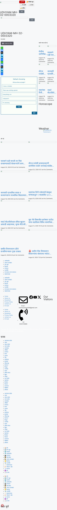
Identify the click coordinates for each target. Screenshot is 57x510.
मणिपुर (6, 376)
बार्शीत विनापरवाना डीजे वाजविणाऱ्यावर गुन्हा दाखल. (11, 250)
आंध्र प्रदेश (7, 344)
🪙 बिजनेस (7, 461)
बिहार (6, 374)
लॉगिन (22, 8)
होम (22, 2)
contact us (8, 304)
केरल (6, 353)
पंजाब (6, 371)
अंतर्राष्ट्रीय (7, 260)
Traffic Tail (31, 329)
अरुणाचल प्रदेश (8, 340)
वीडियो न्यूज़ (30, 2)
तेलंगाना (6, 365)
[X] (19, 52)
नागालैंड (6, 369)
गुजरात (6, 355)
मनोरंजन (6, 268)
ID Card (7, 305)
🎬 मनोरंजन (7, 455)
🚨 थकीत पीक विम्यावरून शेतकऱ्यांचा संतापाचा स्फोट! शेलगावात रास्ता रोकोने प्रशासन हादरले (40, 252)
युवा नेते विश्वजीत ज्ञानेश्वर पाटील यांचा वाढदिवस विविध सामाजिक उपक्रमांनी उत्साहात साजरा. (40, 221)
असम (6, 342)
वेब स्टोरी (23, 5)
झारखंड (6, 361)
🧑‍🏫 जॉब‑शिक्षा (8, 457)
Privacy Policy (9, 302)
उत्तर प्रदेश (7, 346)
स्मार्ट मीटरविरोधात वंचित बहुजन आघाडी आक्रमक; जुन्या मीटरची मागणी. (52, 91)
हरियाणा (6, 389)
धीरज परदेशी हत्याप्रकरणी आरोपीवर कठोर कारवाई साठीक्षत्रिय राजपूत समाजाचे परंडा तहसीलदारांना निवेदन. (43, 72)
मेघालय (6, 384)
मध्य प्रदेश (7, 378)
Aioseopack (20, 331)
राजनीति (6, 270)
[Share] (19, 60)
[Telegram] (19, 55)
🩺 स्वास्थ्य (7, 468)
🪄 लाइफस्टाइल (8, 465)
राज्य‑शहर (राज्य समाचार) (10, 272)
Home (6, 296)
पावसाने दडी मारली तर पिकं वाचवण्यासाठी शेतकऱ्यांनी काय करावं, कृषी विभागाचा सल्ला (52, 53)
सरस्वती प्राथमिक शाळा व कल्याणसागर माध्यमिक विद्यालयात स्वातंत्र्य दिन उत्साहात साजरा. (52, 72)
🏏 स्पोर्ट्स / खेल (8, 467)
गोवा (5, 357)
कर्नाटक (6, 352)
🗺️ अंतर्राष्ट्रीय (8, 453)
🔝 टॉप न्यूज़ (7, 449)
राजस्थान (7, 386)
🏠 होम (6, 448)
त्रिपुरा (6, 367)
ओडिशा (6, 350)
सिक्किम (6, 387)
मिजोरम (6, 382)
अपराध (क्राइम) (8, 262)
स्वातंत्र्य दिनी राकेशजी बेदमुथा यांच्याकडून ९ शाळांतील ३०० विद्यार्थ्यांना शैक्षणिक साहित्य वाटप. (43, 91)
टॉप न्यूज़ (6, 264)
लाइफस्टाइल (7, 274)
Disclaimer (8, 300)
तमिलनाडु (7, 363)
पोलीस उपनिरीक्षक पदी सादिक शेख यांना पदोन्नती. (43, 52)
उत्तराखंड (7, 348)
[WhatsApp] (19, 48)
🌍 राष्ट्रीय (7, 451)
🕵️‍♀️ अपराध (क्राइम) (9, 459)
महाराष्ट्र (6, 380)
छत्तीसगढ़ (7, 359)
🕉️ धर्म (6, 470)
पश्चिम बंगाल (7, 372)
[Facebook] (19, 50)
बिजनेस (6, 266)
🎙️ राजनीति (7, 463)
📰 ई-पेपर (7, 472)
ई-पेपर (31, 5)
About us (7, 298)
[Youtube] (35, 297)
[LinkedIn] (19, 57)
